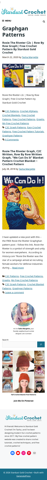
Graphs (40, 119)
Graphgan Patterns (12, 135)
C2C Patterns (12, 111)
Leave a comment (14, 292)
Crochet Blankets (11, 115)
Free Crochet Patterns (23, 119)
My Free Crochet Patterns (15, 123)
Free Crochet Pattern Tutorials (28, 131)
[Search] (41, 344)
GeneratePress (23, 476)
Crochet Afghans (29, 111)
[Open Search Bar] (44, 22)
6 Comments (12, 139)
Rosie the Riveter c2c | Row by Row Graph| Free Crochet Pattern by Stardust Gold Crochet (23, 47)
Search (5, 339)
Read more (18, 267)
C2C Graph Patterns (15, 127)
